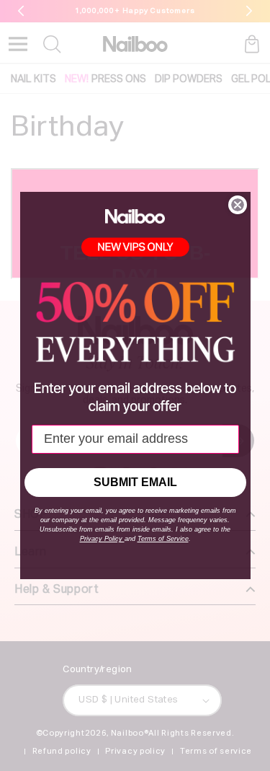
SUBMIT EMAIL (135, 482)
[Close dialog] (237, 205)
